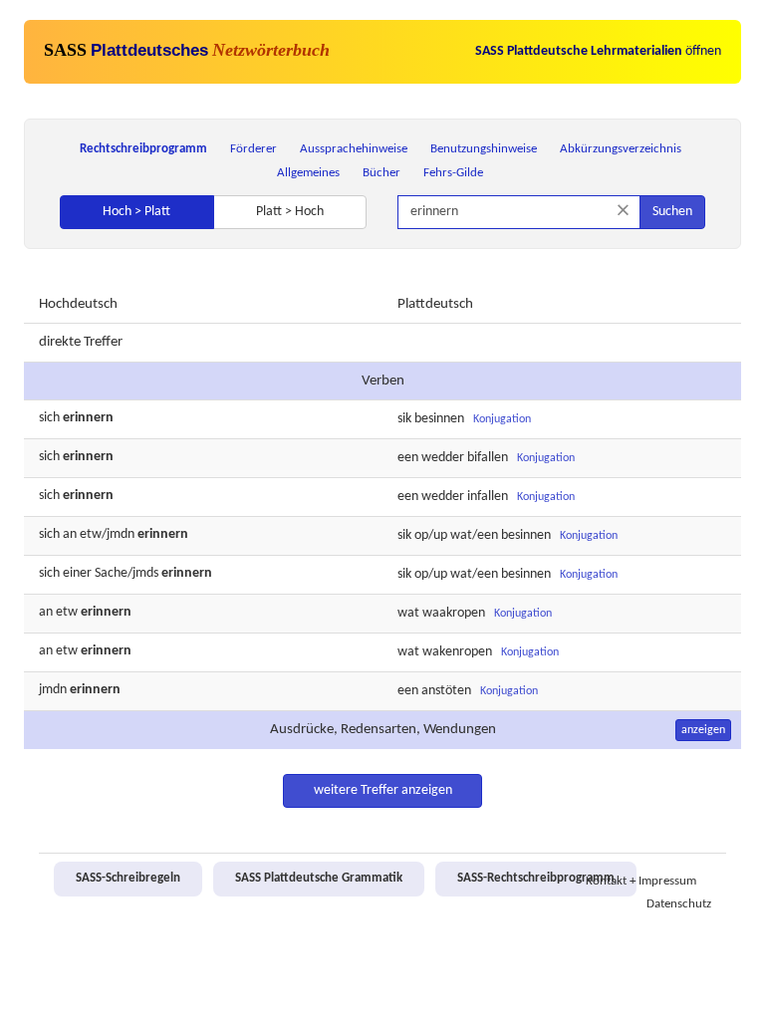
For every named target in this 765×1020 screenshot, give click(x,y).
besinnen (439, 418)
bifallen (487, 457)
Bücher (381, 172)
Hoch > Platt (136, 211)
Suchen (672, 211)
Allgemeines (308, 172)
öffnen (598, 51)
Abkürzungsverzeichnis (620, 148)
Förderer (253, 148)
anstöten (446, 690)
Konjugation (502, 419)
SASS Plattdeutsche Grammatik (318, 879)
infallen (487, 496)
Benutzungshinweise (483, 148)
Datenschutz (678, 904)
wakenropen (457, 651)
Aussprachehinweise (353, 148)
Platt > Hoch (290, 211)
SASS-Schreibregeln (128, 879)
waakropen (453, 613)
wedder (442, 457)
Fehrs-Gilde (453, 172)
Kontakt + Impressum (641, 882)
